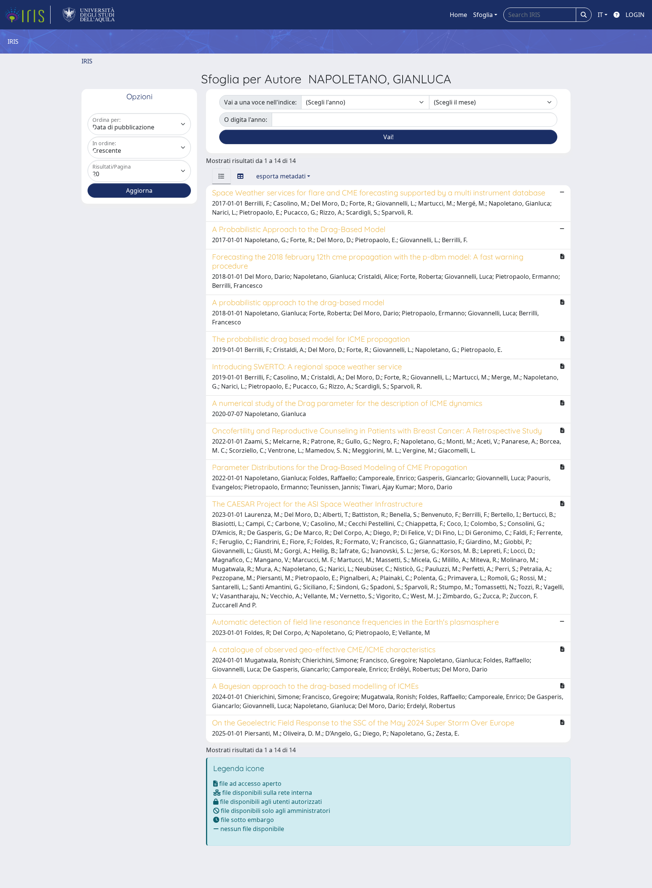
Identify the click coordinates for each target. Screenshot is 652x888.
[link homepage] (28, 15)
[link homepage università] (89, 15)
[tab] (221, 176)
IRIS (87, 61)
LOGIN (635, 15)
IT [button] (600, 15)
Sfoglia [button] (483, 15)
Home (458, 15)
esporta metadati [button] (281, 176)
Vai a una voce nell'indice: (260, 102)
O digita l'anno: (245, 119)
